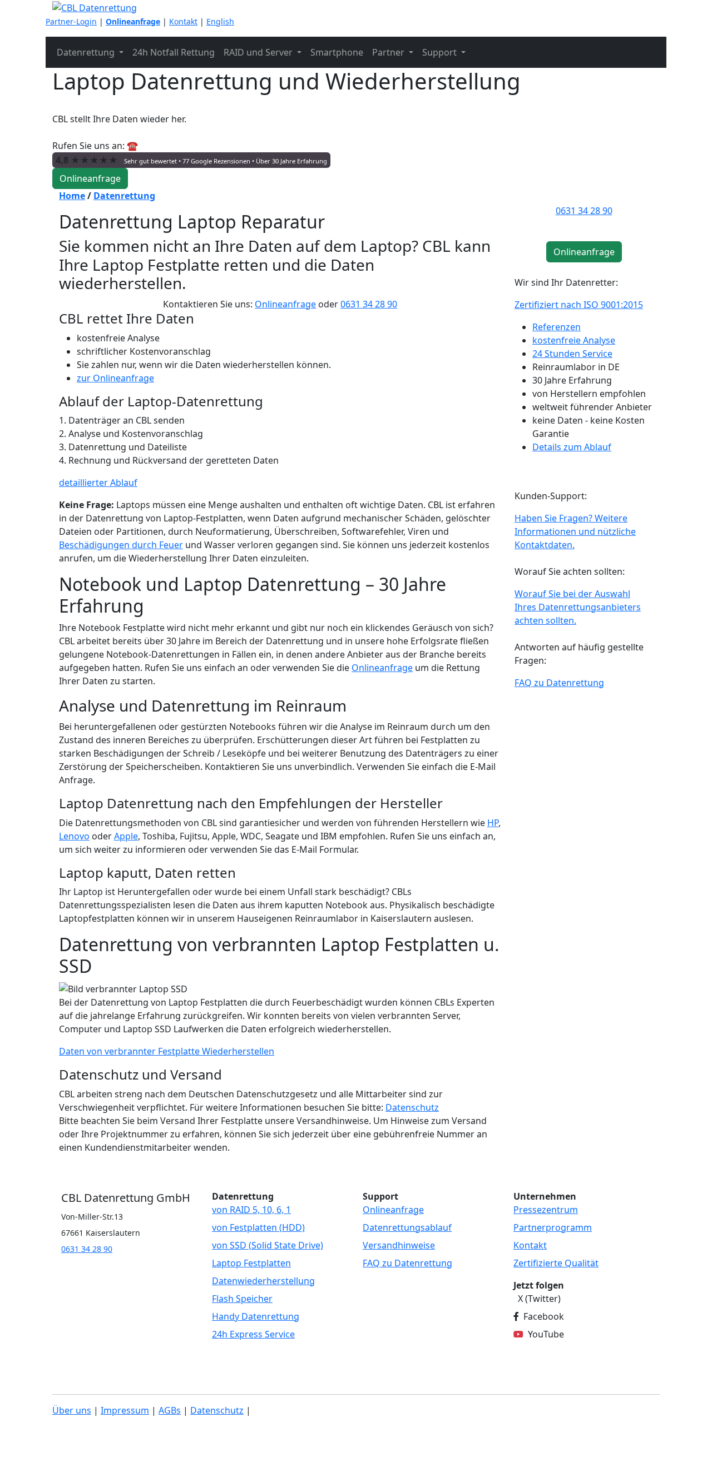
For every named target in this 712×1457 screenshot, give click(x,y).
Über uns (71, 1410)
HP (492, 823)
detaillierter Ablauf (98, 482)
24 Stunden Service (572, 353)
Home (72, 196)
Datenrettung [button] (87, 52)
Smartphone (336, 52)
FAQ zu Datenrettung (559, 683)
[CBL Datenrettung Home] (94, 7)
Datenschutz (412, 1107)
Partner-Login (71, 21)
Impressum (125, 1410)
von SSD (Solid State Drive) (267, 1245)
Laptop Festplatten (251, 1263)
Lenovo (74, 836)
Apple (126, 836)
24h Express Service (253, 1334)
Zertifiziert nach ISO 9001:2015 (579, 305)
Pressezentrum (545, 1210)
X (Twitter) (539, 1298)
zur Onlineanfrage (115, 378)
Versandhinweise (399, 1245)
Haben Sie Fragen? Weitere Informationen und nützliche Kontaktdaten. (575, 531)
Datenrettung (124, 196)
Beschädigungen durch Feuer (121, 545)
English (220, 21)
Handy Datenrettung (255, 1316)
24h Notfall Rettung (173, 52)
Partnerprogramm (552, 1227)
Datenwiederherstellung (263, 1281)
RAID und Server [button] (259, 52)
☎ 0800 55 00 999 (163, 146)
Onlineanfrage (133, 21)
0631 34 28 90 (368, 304)
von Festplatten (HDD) (258, 1227)
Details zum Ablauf (571, 447)
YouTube (546, 1334)
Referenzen (556, 327)
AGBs (170, 1410)
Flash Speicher (242, 1298)
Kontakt (183, 21)
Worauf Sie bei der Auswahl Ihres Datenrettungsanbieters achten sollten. (578, 607)
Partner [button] (389, 52)
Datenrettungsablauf (407, 1227)
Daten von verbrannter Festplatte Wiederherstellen (166, 1051)
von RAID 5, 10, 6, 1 (251, 1210)
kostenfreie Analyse (573, 340)
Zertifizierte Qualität (556, 1263)
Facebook (543, 1316)
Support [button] (440, 52)
